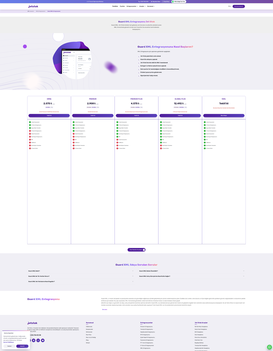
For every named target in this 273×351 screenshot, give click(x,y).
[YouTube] (43, 340)
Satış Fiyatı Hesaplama (201, 329)
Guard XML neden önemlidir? (148, 271)
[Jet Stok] (33, 6)
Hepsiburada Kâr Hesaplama (202, 348)
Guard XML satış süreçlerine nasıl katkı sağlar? (154, 276)
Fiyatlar (122, 6)
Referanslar (89, 332)
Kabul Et (22, 346)
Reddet (10, 346)
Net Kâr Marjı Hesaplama (201, 326)
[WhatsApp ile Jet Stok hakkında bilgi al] (269, 347)
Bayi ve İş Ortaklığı (91, 337)
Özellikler (115, 6)
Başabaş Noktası (199, 342)
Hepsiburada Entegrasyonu (147, 332)
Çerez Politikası (8, 342)
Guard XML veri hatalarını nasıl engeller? (41, 281)
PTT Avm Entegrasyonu (146, 342)
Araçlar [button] (141, 6)
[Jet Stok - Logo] (34, 323)
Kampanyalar (89, 329)
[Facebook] (33, 340)
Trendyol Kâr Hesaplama (201, 345)
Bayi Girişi (88, 334)
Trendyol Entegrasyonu (146, 329)
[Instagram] (38, 340)
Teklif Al (49, 115)
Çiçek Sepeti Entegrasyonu (147, 337)
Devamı (104, 309)
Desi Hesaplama (199, 334)
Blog (87, 340)
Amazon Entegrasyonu (146, 326)
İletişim (88, 342)
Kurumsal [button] (150, 6)
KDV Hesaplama (199, 332)
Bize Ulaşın (224, 115)
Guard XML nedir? (34, 271)
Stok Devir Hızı (198, 340)
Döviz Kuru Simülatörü (201, 337)
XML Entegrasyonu (40, 11)
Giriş (229, 6)
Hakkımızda (89, 326)
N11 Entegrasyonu (145, 334)
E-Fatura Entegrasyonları (147, 345)
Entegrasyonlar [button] (132, 6)
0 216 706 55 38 (35, 335)
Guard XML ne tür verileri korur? (38, 276)
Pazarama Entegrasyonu (146, 340)
